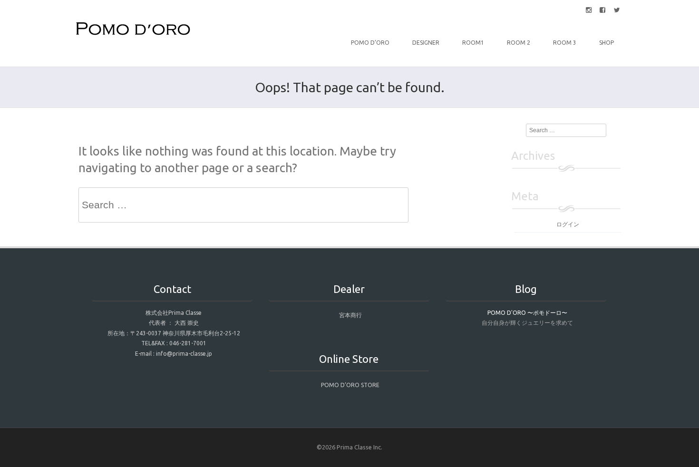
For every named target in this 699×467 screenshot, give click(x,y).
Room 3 (564, 42)
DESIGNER (425, 42)
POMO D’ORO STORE (350, 385)
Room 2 (518, 42)
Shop (606, 42)
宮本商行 (350, 315)
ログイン (567, 224)
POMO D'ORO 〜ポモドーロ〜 (527, 313)
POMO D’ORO (370, 42)
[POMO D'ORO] (133, 35)
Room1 (473, 42)
